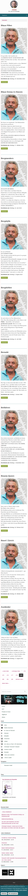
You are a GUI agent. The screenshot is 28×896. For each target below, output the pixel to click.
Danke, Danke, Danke (7, 853)
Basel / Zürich (7, 540)
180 (3, 679)
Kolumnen (7, 738)
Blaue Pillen (6, 25)
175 (3, 675)
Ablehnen (4, 893)
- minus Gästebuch (6, 812)
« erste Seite (5, 671)
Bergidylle (5, 221)
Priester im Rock (6, 711)
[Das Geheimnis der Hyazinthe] (13, 788)
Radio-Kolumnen (8, 727)
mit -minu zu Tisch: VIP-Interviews (13, 744)
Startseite (4, 20)
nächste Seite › (19, 679)
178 (17, 675)
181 (8, 679)
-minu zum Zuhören (9, 755)
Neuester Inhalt (8, 765)
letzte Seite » (5, 683)
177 (12, 675)
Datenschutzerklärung (7, 819)
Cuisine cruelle (8, 749)
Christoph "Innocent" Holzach (11, 746)
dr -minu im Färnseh (9, 730)
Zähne (3, 717)
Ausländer (6, 607)
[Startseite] (14, 4)
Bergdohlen (6, 288)
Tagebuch (4, 714)
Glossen (6, 733)
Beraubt (4, 352)
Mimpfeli (6, 736)
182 (12, 679)
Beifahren (5, 408)
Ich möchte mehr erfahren (20, 890)
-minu (14, 9)
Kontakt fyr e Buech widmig (9, 837)
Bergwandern (7, 158)
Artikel (5, 741)
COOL (3, 706)
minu (5, 725)
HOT (3, 709)
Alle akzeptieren (12, 893)
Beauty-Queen (7, 476)
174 (25, 671)
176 (8, 675)
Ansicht (4, 800)
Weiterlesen (5, 82)
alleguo (16, 885)
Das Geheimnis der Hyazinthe (9, 779)
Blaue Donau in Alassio (12, 92)
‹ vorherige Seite (15, 671)
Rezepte (6, 752)
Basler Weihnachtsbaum (8, 848)
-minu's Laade (8, 757)
